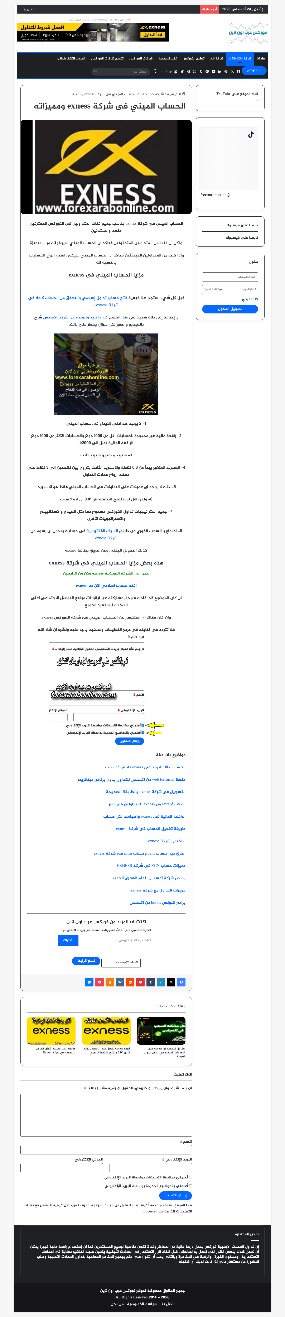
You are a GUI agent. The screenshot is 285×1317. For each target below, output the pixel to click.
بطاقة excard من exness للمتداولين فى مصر (147, 804)
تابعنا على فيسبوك (242, 238)
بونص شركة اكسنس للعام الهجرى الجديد (148, 878)
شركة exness (106, 538)
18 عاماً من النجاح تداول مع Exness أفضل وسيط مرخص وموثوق (99, 20)
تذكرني (248, 299)
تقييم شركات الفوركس (107, 59)
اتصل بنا (28, 9)
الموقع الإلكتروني (89, 1160)
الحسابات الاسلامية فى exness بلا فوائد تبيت (145, 767)
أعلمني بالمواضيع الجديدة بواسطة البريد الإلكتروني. (145, 1186)
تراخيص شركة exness (166, 841)
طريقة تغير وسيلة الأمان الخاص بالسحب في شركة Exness (56, 1050)
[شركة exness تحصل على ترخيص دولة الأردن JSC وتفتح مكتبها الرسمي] (106, 1031)
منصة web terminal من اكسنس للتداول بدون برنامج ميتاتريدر (131, 779)
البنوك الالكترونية (72, 59)
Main (261, 59)
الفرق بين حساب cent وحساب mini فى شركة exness (139, 853)
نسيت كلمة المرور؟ (214, 289)
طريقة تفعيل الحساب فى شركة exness (150, 829)
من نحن (117, 1304)
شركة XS (216, 59)
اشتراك (68, 940)
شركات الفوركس (141, 59)
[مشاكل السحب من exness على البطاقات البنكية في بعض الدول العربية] (161, 1031)
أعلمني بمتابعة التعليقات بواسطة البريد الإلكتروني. (145, 1177)
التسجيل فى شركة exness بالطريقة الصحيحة (145, 792)
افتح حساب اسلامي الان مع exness (106, 585)
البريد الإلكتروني (177, 1160)
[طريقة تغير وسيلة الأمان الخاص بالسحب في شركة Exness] (51, 1031)
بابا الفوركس (254, 70)
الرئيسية (174, 94)
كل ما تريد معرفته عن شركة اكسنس (75, 317)
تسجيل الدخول (230, 309)
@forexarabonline (215, 195)
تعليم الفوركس (193, 59)
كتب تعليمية (167, 59)
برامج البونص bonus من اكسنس (157, 902)
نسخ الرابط (86, 961)
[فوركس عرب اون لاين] (248, 33)
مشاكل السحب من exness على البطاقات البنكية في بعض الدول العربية (164, 1052)
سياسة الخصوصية (142, 1304)
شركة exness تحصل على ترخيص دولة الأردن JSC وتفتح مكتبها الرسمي (107, 1050)
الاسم (186, 1142)
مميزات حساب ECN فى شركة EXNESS (151, 865)
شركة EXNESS (240, 59)
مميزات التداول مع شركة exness (157, 890)
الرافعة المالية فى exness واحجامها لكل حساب (144, 816)
